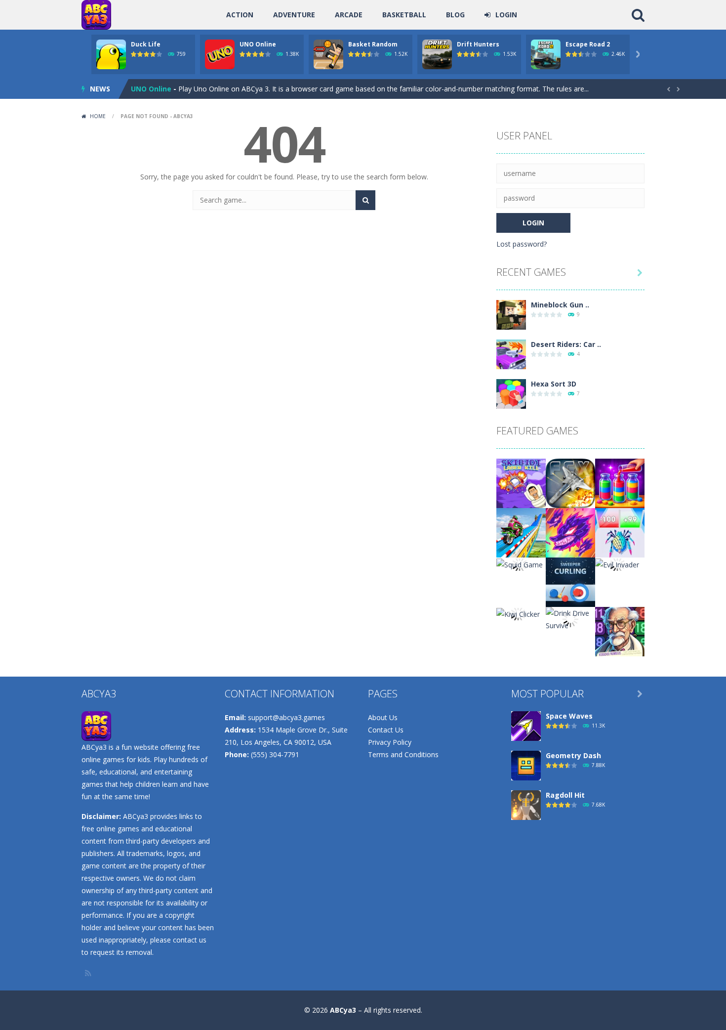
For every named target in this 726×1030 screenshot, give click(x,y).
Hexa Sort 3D (553, 383)
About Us (383, 717)
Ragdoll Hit (565, 795)
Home (97, 116)
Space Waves (569, 716)
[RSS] (88, 973)
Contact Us (385, 729)
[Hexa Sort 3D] (511, 393)
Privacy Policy (389, 742)
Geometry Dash (573, 755)
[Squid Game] (519, 563)
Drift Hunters (478, 44)
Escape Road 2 (587, 44)
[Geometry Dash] (526, 765)
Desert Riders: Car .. (566, 344)
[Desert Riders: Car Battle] (511, 353)
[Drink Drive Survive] (570, 618)
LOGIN (506, 14)
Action (239, 14)
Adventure (294, 14)
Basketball (404, 14)
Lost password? (521, 244)
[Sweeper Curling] (570, 581)
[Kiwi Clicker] (518, 613)
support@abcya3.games (286, 717)
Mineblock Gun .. (560, 304)
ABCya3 (343, 1010)
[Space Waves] (526, 725)
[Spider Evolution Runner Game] (620, 532)
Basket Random (373, 44)
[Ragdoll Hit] (526, 804)
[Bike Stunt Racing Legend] (521, 532)
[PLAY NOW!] (111, 53)
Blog (455, 14)
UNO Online (258, 44)
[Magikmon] (570, 532)
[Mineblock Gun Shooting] (511, 314)
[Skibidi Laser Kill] (521, 482)
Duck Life (146, 44)
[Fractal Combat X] (570, 482)
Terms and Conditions (403, 754)
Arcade (349, 14)
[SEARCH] (365, 200)
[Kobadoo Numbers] (620, 631)
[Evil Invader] (617, 563)
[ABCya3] (96, 14)
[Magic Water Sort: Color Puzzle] (620, 482)
